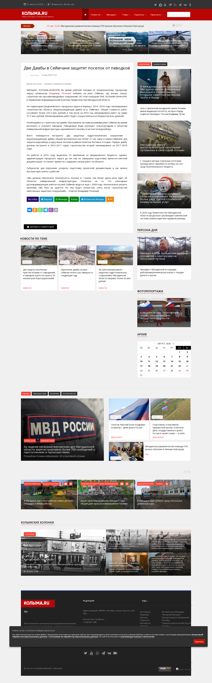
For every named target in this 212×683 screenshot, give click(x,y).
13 (164, 361)
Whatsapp (62, 199)
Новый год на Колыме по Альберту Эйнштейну (169, 534)
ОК (110, 199)
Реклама (166, 620)
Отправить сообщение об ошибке (57, 84)
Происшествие (39, 394)
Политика (54, 394)
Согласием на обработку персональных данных (73, 636)
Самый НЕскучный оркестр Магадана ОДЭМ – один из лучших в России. (125, 570)
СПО (146, 454)
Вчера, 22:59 (30, 441)
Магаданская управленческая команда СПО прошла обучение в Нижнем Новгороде (166, 448)
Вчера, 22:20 (115, 417)
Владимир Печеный (60, 93)
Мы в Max (32, 199)
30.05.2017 (65, 262)
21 (172, 366)
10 (141, 361)
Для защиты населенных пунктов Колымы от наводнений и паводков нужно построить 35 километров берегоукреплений (39, 274)
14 (172, 361)
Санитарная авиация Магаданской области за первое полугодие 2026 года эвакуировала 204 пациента (169, 43)
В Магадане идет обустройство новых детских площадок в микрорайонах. (48, 502)
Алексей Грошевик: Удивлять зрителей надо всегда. (124, 564)
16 (187, 361)
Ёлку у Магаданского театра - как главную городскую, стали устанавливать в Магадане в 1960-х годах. (126, 546)
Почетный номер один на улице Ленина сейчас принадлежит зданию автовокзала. (60, 565)
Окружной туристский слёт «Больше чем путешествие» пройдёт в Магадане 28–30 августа (127, 43)
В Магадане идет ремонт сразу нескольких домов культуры (159, 502)
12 (156, 361)
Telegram (47, 199)
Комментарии (159, 64)
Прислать (155, 14)
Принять (199, 641)
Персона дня (147, 230)
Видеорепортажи (51, 484)
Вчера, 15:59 (157, 417)
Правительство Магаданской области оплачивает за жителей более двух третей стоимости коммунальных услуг (42, 42)
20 (164, 366)
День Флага (116, 437)
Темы (125, 14)
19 (156, 366)
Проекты (139, 14)
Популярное (144, 64)
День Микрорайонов (109, 484)
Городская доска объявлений (175, 617)
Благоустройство (32, 484)
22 (179, 366)
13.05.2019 (27, 262)
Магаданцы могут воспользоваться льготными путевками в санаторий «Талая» (84, 43)
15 (179, 361)
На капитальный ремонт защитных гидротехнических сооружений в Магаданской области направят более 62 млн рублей (115, 275)
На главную (145, 612)
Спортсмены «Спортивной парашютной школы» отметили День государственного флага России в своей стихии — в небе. (169, 429)
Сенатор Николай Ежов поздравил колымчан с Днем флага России (128, 426)
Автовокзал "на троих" (39, 559)
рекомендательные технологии (137, 636)
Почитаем (29, 534)
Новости (95, 14)
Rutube (74, 199)
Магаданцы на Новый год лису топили (125, 539)
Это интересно (69, 394)
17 (141, 366)
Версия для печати (34, 84)
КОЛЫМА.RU (34, 14)
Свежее (26, 394)
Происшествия (47, 441)
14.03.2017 (103, 262)
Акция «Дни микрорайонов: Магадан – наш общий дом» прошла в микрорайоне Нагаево (104, 502)
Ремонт (159, 484)
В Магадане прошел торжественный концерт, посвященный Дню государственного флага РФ (159, 315)
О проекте (145, 620)
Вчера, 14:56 (115, 458)
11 (149, 361)
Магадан (111, 14)
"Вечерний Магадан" (171, 614)
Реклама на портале (145, 624)
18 (149, 366)
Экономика (34, 75)
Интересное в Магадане (173, 612)
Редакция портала (144, 616)
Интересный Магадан (93, 199)
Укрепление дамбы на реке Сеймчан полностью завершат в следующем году (77, 272)
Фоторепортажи (150, 291)
